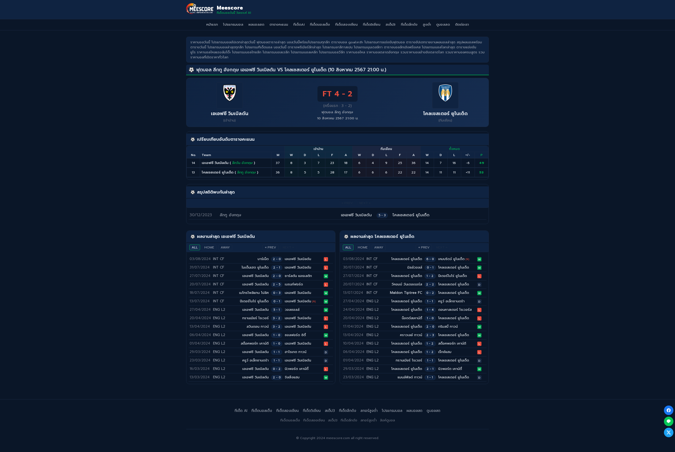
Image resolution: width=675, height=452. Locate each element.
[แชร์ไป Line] (668, 421)
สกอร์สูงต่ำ (369, 410)
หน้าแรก (212, 24)
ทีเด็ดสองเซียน (346, 24)
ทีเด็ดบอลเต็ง (320, 24)
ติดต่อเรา (462, 24)
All (195, 247)
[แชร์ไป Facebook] (668, 410)
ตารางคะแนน (278, 24)
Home (209, 247)
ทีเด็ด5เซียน (371, 24)
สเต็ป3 (390, 24)
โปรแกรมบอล (233, 24)
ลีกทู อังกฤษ (246, 172)
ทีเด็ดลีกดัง (409, 24)
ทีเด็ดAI (299, 24)
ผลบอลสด (256, 24)
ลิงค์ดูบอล (387, 420)
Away (225, 247)
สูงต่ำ (427, 24)
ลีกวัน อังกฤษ (242, 162)
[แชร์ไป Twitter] (668, 432)
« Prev (270, 247)
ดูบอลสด (443, 24)
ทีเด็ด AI (241, 410)
